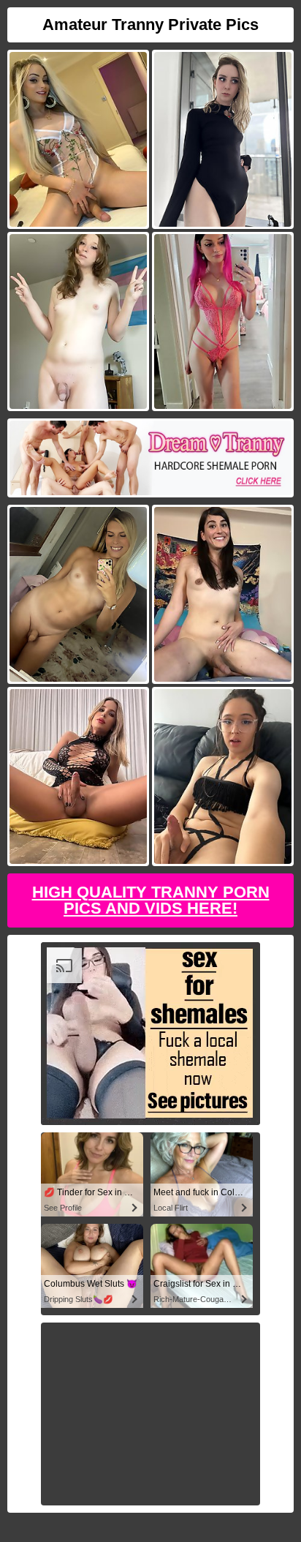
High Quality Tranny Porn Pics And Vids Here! (151, 900)
